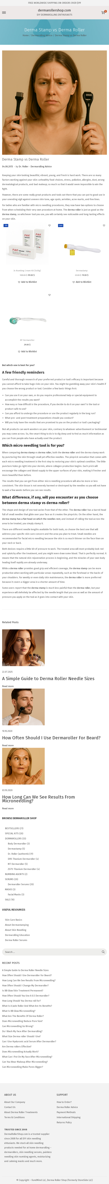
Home (26, 35)
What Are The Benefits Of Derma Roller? (23, 1016)
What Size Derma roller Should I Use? (21, 1036)
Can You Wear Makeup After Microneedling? (25, 1061)
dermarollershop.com (54, 10)
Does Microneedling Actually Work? (20, 1051)
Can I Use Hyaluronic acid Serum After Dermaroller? (29, 1041)
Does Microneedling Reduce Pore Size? (22, 1021)
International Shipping (68, 1117)
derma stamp (9, 214)
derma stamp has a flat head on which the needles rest (31, 519)
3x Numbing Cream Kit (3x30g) (27, 270)
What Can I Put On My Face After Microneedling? (27, 1056)
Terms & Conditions (14, 1117)
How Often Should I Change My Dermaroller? (25, 985)
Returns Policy (64, 1122)
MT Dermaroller (27, 340)
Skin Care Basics (13, 919)
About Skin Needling (15, 930)
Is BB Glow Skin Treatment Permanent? (22, 990)
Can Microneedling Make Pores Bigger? (22, 1067)
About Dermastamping (17, 925)
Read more (8, 686)
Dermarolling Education (17, 935)
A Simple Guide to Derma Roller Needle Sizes (48, 678)
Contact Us (9, 1107)
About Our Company (14, 1102)
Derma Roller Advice (67, 1107)
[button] (49, 225)
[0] (103, 12)
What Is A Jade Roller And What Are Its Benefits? (27, 1006)
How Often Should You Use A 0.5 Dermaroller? (25, 995)
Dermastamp (82, 270)
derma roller (74, 209)
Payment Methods (66, 1112)
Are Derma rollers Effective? (16, 1046)
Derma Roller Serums (16, 940)
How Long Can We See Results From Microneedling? (38, 798)
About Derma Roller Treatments (21, 1112)
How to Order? (64, 1102)
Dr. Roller (23, 166)
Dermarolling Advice (41, 35)
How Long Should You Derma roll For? (21, 1000)
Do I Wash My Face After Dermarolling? (22, 1031)
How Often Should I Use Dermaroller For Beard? (51, 737)
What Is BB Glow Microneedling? (18, 1011)
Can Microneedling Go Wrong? (17, 1026)
